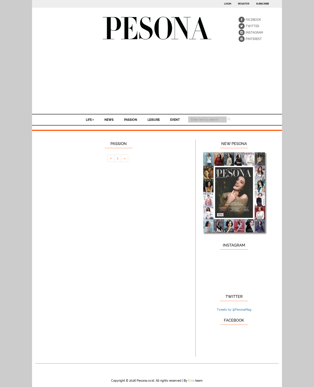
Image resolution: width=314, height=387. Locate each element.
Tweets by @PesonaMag (234, 309)
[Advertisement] (157, 82)
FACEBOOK (249, 19)
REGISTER (243, 3)
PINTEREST (249, 39)
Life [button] (89, 119)
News (109, 119)
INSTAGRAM (249, 32)
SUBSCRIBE (262, 3)
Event (175, 119)
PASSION (130, 119)
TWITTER (249, 26)
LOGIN (227, 3)
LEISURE (154, 119)
